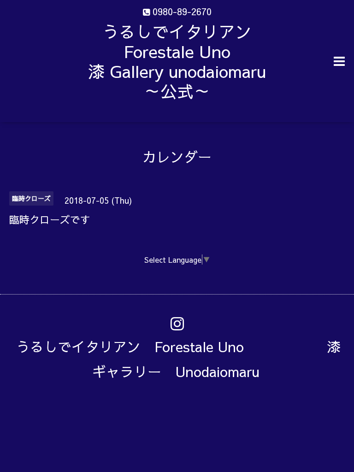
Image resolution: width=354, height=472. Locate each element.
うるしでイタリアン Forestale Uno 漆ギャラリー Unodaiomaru (178, 359)
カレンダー (177, 156)
